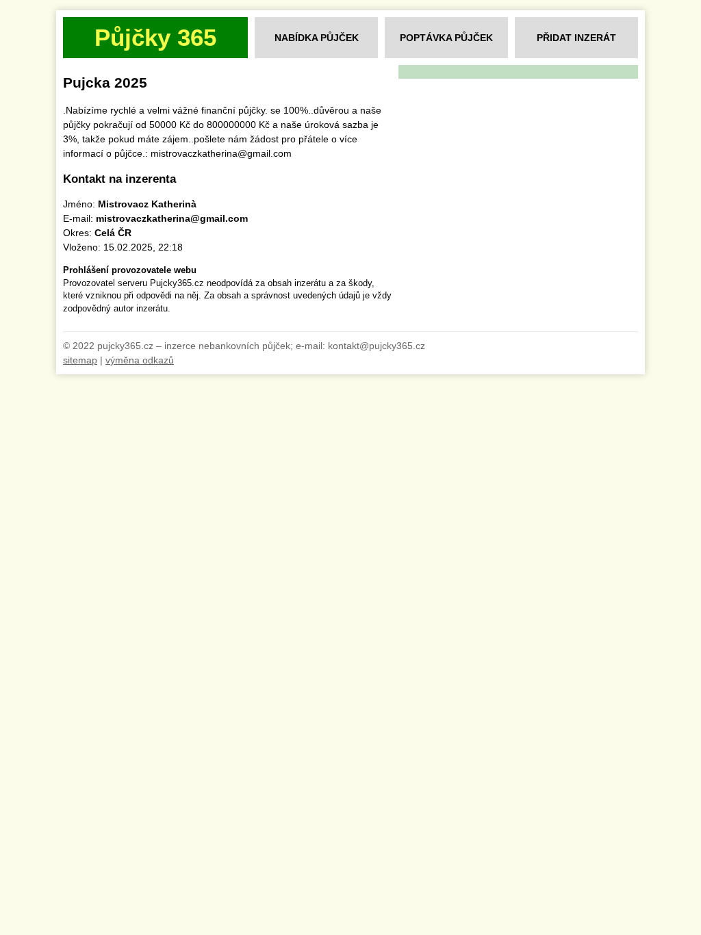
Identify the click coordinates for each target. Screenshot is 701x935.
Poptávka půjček (446, 37)
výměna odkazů (139, 360)
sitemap (80, 360)
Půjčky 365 (155, 37)
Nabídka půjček (317, 37)
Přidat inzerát (576, 37)
